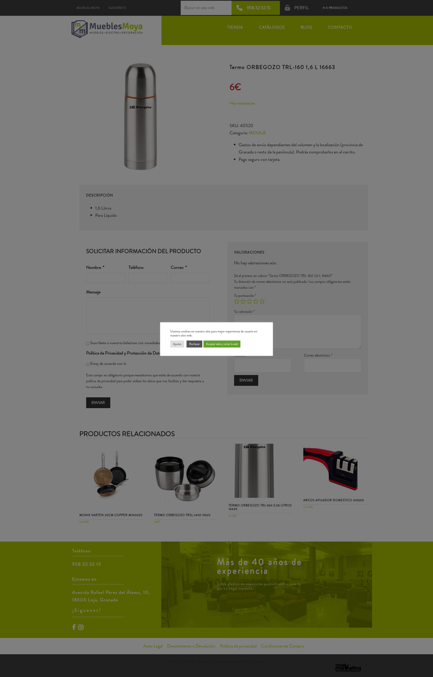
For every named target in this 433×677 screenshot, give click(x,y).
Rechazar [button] (194, 344)
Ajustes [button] (177, 344)
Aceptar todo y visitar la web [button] (222, 344)
